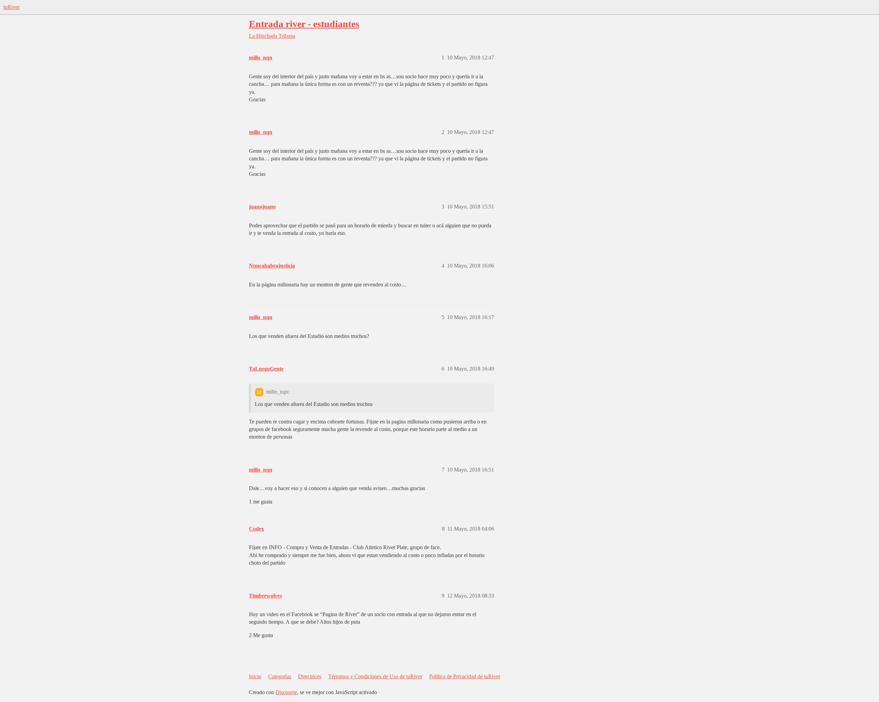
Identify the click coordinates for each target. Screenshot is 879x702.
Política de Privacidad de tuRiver (464, 676)
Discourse (286, 692)
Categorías (279, 676)
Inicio (255, 676)
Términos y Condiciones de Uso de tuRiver (375, 676)
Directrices (309, 676)
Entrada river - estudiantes (304, 24)
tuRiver (11, 7)
